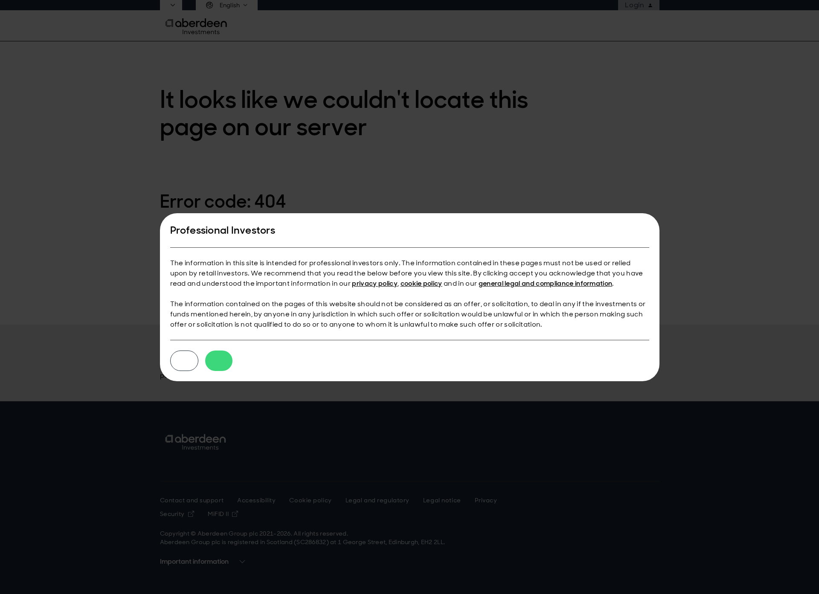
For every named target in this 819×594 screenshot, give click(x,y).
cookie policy (421, 283)
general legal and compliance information (546, 283)
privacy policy (374, 283)
